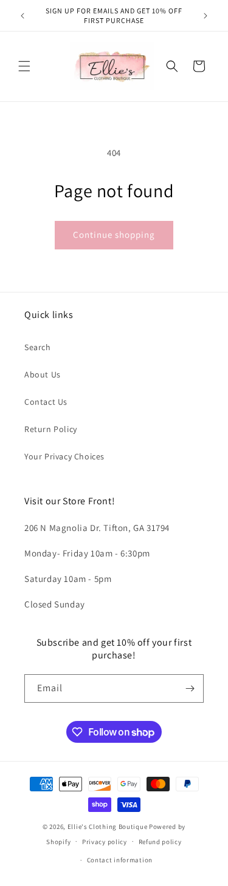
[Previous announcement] (22, 15)
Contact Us (45, 401)
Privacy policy (104, 841)
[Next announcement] (205, 15)
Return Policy (50, 429)
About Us (42, 374)
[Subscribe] (189, 688)
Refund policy (160, 841)
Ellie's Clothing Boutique (107, 826)
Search (37, 347)
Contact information (120, 860)
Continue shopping (114, 234)
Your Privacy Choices (64, 456)
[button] (24, 66)
